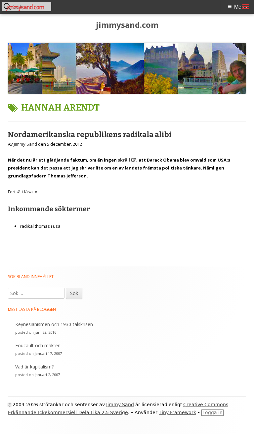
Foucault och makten (38, 345)
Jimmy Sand (25, 144)
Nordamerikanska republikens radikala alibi (90, 134)
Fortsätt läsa (22, 192)
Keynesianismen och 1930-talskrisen (54, 324)
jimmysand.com (127, 25)
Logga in (212, 412)
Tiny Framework (177, 412)
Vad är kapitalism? (34, 366)
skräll (127, 160)
